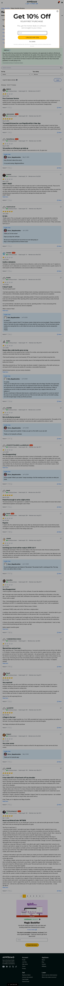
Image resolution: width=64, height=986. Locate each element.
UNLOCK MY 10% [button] (32, 37)
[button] (57, 11)
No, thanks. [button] (32, 41)
